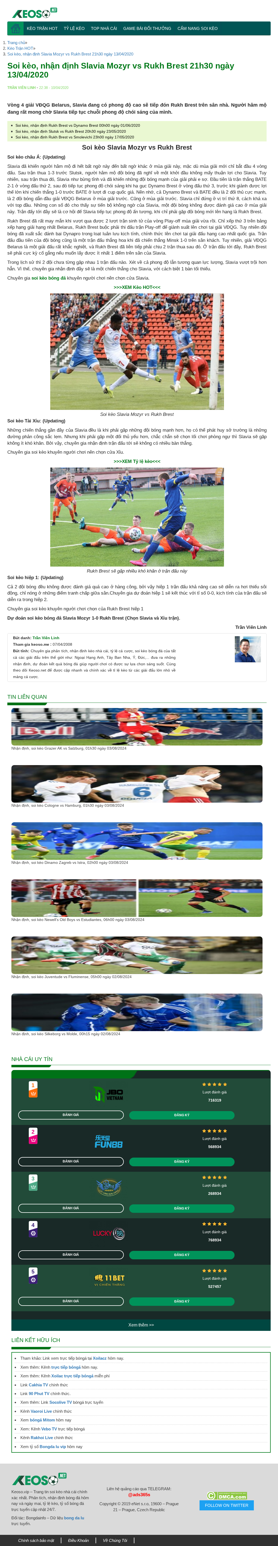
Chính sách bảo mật (36, 1540)
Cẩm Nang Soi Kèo (198, 28)
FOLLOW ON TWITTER (226, 1505)
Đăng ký (181, 1115)
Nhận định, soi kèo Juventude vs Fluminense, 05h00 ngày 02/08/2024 (71, 977)
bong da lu (74, 1518)
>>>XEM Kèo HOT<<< (137, 287)
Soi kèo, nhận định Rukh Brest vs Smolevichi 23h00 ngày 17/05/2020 (74, 137)
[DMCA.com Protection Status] (227, 1496)
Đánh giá (71, 1115)
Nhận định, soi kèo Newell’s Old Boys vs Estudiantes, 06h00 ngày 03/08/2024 (77, 919)
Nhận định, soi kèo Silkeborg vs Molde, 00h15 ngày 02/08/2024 (65, 1034)
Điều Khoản (78, 1540)
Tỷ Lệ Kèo (74, 28)
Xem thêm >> (141, 1325)
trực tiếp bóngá (66, 1367)
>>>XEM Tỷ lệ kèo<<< (137, 461)
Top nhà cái (104, 28)
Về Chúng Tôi (115, 1540)
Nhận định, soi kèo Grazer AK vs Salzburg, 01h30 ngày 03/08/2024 (69, 748)
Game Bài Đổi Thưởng (147, 28)
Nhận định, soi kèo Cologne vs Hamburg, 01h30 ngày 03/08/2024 (67, 805)
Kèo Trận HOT (42, 28)
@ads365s (139, 1494)
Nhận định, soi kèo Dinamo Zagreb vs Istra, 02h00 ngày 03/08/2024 (69, 862)
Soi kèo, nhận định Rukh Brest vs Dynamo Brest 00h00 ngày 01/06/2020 (77, 125)
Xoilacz (100, 1358)
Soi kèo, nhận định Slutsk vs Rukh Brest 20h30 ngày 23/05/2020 (70, 131)
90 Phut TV (39, 1393)
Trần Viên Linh (46, 638)
